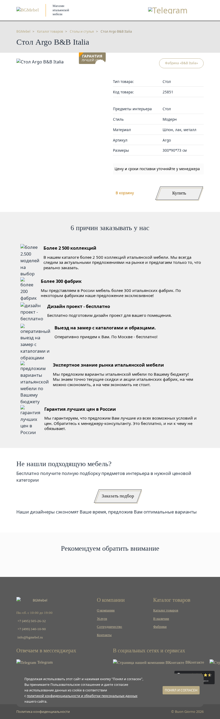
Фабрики (160, 627)
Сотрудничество (109, 627)
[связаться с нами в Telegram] (168, 10)
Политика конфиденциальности (43, 711)
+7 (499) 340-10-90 (31, 629)
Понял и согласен (181, 690)
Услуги (102, 619)
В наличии (161, 619)
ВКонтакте (194, 662)
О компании (106, 610)
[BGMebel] (27, 10)
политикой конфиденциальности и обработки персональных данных (82, 696)
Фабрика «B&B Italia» (181, 63)
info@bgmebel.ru (30, 637)
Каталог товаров (165, 610)
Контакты (104, 635)
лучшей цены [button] (92, 58)
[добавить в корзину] (100, 65)
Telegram (44, 662)
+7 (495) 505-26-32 (31, 621)
